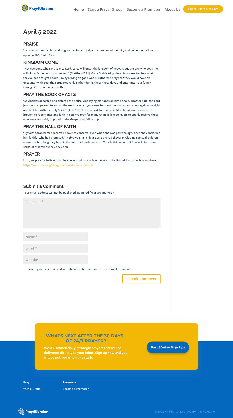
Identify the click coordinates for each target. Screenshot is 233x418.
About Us (172, 9)
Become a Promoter (144, 9)
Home (78, 9)
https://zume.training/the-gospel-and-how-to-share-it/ (58, 165)
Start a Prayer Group (105, 9)
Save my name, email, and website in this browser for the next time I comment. (79, 269)
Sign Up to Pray (203, 9)
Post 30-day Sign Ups (168, 347)
